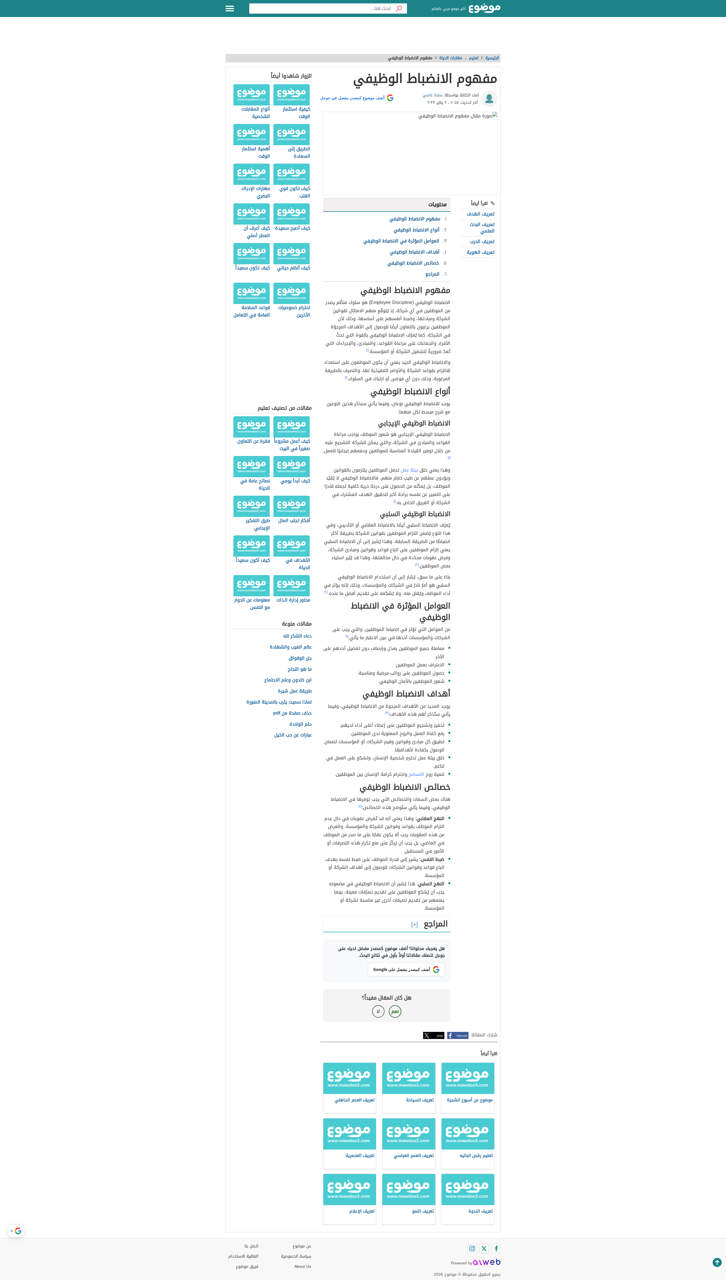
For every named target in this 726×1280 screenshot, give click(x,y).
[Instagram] (472, 1248)
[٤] (360, 806)
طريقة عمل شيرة (295, 691)
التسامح (415, 774)
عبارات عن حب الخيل (293, 735)
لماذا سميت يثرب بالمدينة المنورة (279, 702)
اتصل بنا (251, 1246)
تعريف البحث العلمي (482, 227)
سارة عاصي (432, 95)
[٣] (387, 713)
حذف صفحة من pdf (292, 713)
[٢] (417, 564)
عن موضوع (302, 1246)
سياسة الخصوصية (296, 1256)
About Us (302, 1266)
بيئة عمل (409, 470)
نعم (395, 1011)
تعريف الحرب (482, 241)
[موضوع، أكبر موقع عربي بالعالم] (485, 8)
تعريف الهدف (481, 214)
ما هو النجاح (300, 669)
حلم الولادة (301, 724)
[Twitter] (484, 1248)
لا (378, 1011)
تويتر (440, 1035)
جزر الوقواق (300, 658)
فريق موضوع (247, 1266)
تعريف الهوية (481, 252)
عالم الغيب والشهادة (291, 647)
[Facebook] (496, 1248)
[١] (367, 350)
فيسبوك (461, 1035)
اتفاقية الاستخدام (243, 1256)
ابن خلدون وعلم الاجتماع (288, 680)
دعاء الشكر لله (297, 636)
